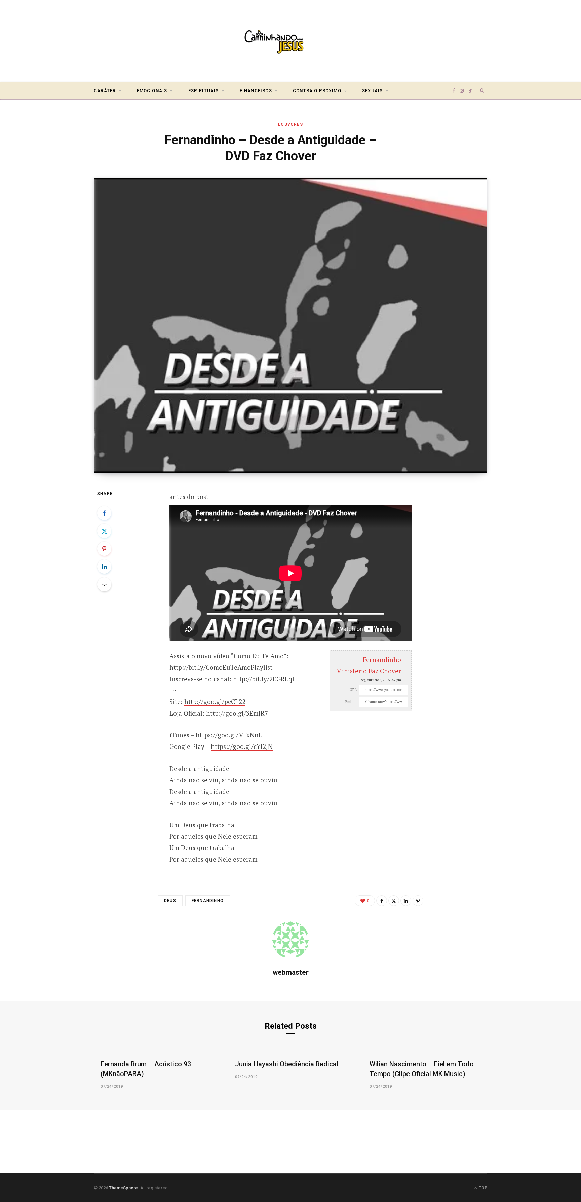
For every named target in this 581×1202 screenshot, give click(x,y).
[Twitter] (104, 531)
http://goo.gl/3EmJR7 (237, 713)
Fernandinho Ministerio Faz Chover (368, 665)
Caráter (105, 90)
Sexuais (372, 90)
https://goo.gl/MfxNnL (229, 735)
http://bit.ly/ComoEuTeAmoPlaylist (220, 667)
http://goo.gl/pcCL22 (214, 701)
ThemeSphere (123, 1187)
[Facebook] (104, 513)
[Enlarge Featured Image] (290, 325)
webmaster (291, 972)
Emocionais (152, 90)
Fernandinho (208, 900)
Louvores (290, 124)
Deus (170, 900)
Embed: (351, 701)
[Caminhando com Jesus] (290, 41)
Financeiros (256, 90)
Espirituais (203, 90)
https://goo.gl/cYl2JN (242, 746)
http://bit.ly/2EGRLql (263, 679)
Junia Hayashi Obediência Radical (286, 1064)
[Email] (104, 584)
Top (482, 1188)
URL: (354, 689)
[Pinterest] (104, 549)
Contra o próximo (317, 90)
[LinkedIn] (104, 566)
